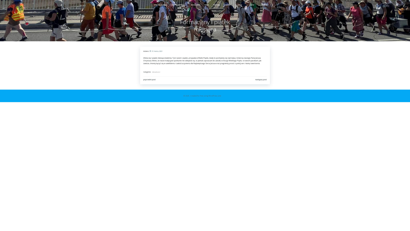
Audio (251, 5)
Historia (216, 5)
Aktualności (156, 72)
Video (240, 5)
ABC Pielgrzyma (177, 5)
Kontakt (265, 5)
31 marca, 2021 (157, 51)
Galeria (227, 5)
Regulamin (195, 5)
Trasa (206, 5)
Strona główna (160, 5)
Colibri (224, 96)
